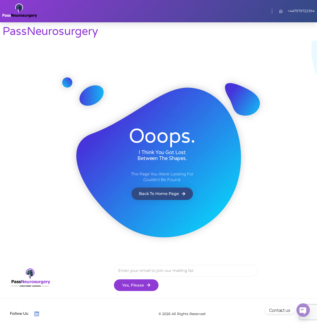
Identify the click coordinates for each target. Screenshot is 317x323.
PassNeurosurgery (50, 31)
